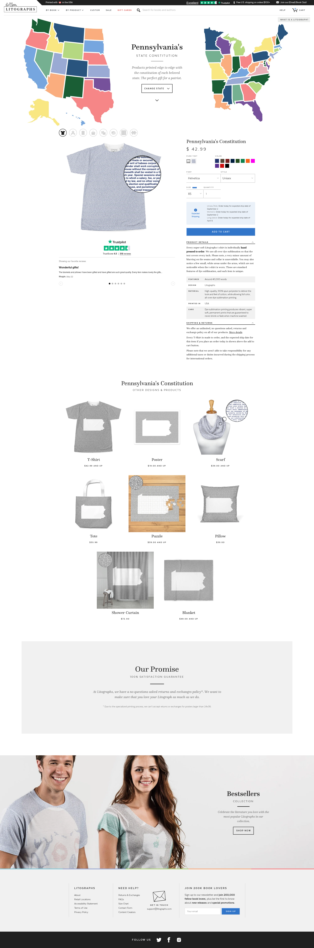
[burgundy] (227, 160)
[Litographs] (20, 7)
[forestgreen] (237, 160)
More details (235, 332)
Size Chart (123, 903)
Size (189, 187)
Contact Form (125, 908)
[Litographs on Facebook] (169, 940)
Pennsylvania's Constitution (216, 141)
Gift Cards (125, 10)
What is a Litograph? (294, 20)
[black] (227, 165)
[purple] (217, 165)
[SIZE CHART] (195, 187)
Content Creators (126, 912)
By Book (51, 10)
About (77, 895)
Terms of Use (80, 908)
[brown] (222, 160)
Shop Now (243, 830)
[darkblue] (232, 160)
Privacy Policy (81, 912)
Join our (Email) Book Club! (293, 2)
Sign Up (231, 911)
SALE (109, 10)
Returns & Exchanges (129, 895)
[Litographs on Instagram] (178, 940)
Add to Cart (221, 232)
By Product (73, 10)
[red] (222, 165)
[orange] (247, 160)
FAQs (121, 899)
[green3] (242, 160)
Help (283, 10)
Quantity (209, 187)
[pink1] (252, 160)
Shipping (199, 323)
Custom (95, 10)
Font (189, 172)
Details (197, 242)
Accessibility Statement (86, 903)
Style (224, 172)
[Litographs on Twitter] (159, 940)
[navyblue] (217, 160)
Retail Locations (82, 899)
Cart (300, 9)
